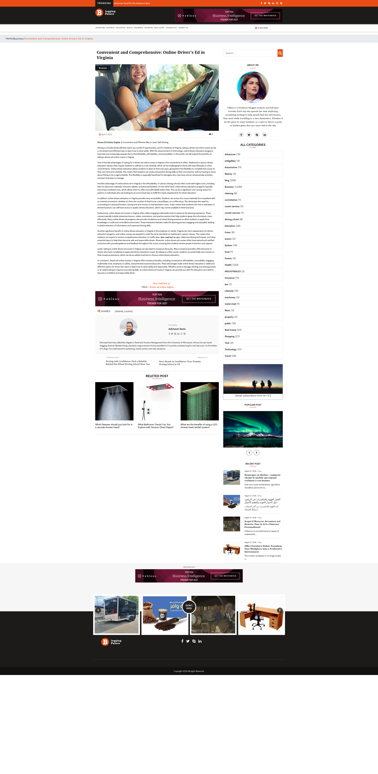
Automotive (231, 167)
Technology (171, 28)
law (226, 284)
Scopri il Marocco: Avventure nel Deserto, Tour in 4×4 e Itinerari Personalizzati (262, 524)
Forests (228, 258)
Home (9, 38)
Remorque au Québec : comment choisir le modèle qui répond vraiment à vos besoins (262, 477)
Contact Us (183, 28)
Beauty (228, 173)
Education (120, 28)
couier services (232, 206)
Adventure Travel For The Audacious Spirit (132, 3)
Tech (227, 342)
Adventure (100, 28)
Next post (203, 357)
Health (130, 28)
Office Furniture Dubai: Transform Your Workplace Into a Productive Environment (263, 549)
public (228, 323)
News (227, 310)
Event (228, 232)
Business (110, 28)
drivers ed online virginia (161, 287)
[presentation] (249, 452)
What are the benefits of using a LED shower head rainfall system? (199, 426)
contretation (231, 199)
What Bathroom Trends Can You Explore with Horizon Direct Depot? (155, 426)
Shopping (149, 28)
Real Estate (159, 28)
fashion (228, 245)
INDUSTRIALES (233, 271)
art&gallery (230, 160)
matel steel (230, 303)
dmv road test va (161, 283)
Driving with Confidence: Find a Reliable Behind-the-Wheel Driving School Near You (128, 362)
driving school (232, 219)
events (228, 238)
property (229, 316)
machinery (230, 297)
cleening (229, 193)
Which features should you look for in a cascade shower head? (113, 426)
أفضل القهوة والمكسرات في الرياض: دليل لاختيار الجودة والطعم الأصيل (262, 501)
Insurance (138, 28)
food (227, 251)
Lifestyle (229, 290)
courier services (232, 212)
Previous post (112, 357)
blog (227, 180)
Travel (228, 355)
